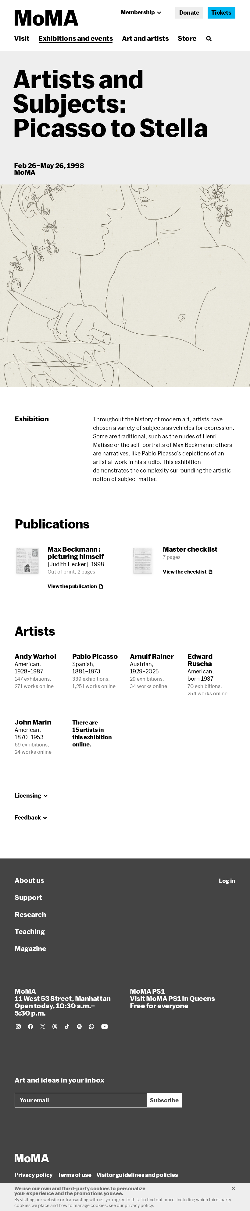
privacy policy (139, 1205)
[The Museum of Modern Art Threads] (55, 1026)
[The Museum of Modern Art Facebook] (30, 1026)
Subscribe (164, 1100)
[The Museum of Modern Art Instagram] (18, 1026)
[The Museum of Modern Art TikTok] (67, 1026)
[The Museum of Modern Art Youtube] (105, 1026)
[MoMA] (32, 1158)
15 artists (85, 729)
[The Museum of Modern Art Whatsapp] (91, 1026)
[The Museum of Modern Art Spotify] (79, 1026)
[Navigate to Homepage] (46, 17)
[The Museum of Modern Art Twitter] (43, 1026)
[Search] (209, 38)
